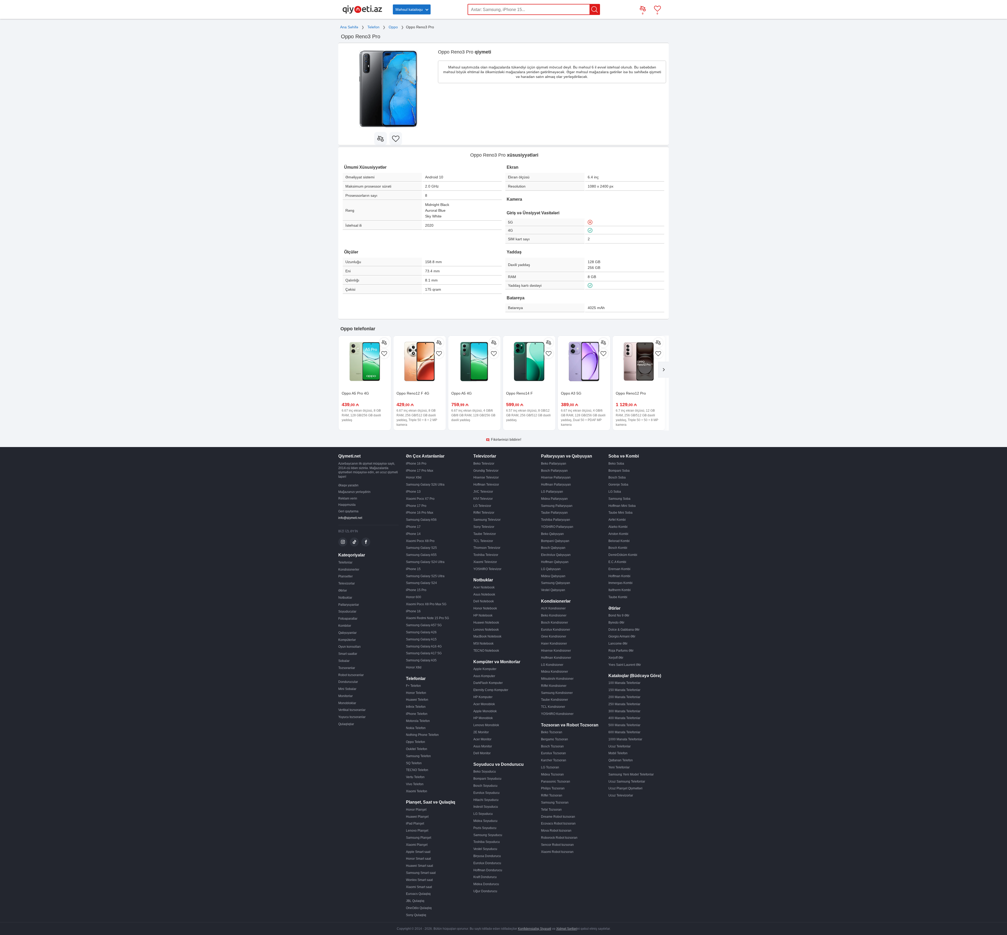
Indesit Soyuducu (485, 807)
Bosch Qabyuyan (553, 548)
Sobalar (344, 661)
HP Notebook (482, 615)
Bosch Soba (617, 477)
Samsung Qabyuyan (555, 583)
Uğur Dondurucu (485, 891)
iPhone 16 (413, 611)
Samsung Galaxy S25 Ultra (425, 576)
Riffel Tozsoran (551, 795)
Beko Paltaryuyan (553, 463)
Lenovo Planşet (417, 830)
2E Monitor (481, 732)
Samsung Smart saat (421, 873)
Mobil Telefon (618, 753)
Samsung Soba (619, 499)
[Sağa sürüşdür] (663, 370)
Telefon (373, 27)
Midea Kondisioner (554, 671)
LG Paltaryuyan (552, 491)
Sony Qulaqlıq (416, 915)
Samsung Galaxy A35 (421, 660)
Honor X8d (413, 667)
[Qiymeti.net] (362, 12)
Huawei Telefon (417, 700)
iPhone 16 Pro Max (419, 512)
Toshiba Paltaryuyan (555, 520)
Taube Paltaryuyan (554, 512)
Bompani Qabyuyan (555, 541)
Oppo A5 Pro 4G (355, 393)
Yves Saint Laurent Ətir (624, 665)
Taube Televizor (484, 534)
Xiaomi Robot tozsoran (557, 852)
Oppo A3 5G (571, 393)
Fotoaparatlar (347, 618)
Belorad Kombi (619, 541)
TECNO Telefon (417, 770)
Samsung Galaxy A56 (421, 520)
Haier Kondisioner (554, 643)
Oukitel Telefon (416, 749)
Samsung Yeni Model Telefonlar (631, 774)
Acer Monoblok (484, 704)
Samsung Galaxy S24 (421, 583)
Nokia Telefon (416, 728)
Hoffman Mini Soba (622, 506)
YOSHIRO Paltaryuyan (557, 527)
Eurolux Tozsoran (553, 753)
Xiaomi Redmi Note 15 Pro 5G (427, 618)
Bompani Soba (619, 470)
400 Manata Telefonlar (624, 718)
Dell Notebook (483, 601)
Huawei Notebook (486, 622)
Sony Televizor (483, 527)
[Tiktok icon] (354, 542)
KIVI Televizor (483, 499)
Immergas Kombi (620, 583)
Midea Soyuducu (485, 821)
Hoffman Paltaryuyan (556, 484)
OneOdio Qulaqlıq (419, 908)
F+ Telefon (413, 686)
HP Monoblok (483, 718)
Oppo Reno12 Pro (631, 393)
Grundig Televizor (486, 470)
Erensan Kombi (619, 569)
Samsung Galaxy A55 (421, 555)
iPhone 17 (413, 527)
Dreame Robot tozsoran (558, 817)
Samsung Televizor (487, 520)
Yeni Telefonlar (619, 767)
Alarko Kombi (618, 527)
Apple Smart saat (418, 852)
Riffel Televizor (483, 512)
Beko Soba (616, 463)
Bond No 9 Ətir (618, 615)
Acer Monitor (482, 739)
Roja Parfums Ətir (621, 650)
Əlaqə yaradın (348, 485)
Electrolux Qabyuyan (556, 555)
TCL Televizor (483, 541)
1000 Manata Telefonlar (625, 739)
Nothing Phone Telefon (422, 735)
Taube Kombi (617, 597)
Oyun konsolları (349, 647)
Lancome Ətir (618, 643)
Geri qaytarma (348, 511)
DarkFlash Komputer (488, 683)
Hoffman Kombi (619, 576)
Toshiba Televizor (485, 555)
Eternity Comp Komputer (490, 690)
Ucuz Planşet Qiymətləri (625, 788)
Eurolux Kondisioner (555, 629)
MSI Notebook (483, 643)
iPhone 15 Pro (416, 590)
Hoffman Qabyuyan (555, 562)
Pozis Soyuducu (484, 828)
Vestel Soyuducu (485, 849)
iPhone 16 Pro (416, 463)
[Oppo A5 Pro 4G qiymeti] (364, 362)
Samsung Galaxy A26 (421, 632)
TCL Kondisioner (553, 707)
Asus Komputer (484, 676)
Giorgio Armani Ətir (621, 636)
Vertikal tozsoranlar (352, 710)
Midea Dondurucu (486, 884)
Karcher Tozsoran (553, 760)
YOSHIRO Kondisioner (557, 714)
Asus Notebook (484, 594)
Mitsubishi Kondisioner (557, 679)
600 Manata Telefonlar (624, 732)
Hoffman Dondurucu (487, 870)
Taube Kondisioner (554, 700)
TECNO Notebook (486, 650)
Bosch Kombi (617, 548)
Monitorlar (345, 696)
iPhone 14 (413, 534)
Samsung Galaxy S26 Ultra (425, 484)
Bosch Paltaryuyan (554, 470)
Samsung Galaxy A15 (421, 639)
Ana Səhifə (349, 27)
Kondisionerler (348, 569)
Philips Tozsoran (553, 788)
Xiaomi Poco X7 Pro (420, 499)
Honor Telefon (416, 693)
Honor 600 (413, 597)
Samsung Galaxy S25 (421, 548)
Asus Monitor (482, 746)
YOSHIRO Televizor (487, 569)
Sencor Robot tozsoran (557, 845)
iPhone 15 (413, 569)
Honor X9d (413, 477)
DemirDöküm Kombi (622, 555)
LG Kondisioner (552, 665)
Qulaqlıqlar (346, 724)
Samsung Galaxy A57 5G (424, 625)
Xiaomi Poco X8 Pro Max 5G (426, 604)
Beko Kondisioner (553, 615)
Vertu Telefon (415, 777)
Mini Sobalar (347, 689)
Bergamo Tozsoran (554, 739)
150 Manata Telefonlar (624, 690)
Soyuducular (347, 611)
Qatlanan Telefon (620, 760)
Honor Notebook (485, 608)
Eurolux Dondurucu (487, 863)
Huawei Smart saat (419, 866)
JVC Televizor (483, 491)
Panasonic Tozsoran (555, 781)
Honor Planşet (416, 809)
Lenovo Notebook (486, 629)
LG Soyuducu (483, 814)
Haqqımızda (347, 505)
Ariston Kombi (618, 534)
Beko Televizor (483, 463)
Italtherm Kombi (619, 590)
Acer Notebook (484, 587)
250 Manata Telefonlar (624, 704)
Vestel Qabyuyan (553, 590)
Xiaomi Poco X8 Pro (420, 541)
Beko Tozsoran (551, 732)
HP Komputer (482, 697)
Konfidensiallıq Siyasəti (534, 929)
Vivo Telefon (415, 784)
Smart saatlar (347, 654)
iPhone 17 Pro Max (419, 470)
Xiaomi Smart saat (419, 887)
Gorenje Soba (618, 484)
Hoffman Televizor (486, 484)
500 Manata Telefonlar (624, 725)
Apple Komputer (484, 669)
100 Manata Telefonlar (624, 683)
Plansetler (345, 576)
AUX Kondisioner (553, 608)
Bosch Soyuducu (485, 786)
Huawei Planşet (417, 817)
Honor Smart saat (418, 858)
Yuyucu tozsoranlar (352, 717)
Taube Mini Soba (620, 512)
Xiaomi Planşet (416, 845)
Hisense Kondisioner (556, 650)
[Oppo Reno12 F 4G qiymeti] (419, 362)
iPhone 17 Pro (416, 506)
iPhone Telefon (416, 714)
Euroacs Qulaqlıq (418, 894)
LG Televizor (482, 506)
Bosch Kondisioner (554, 622)
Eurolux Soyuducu (486, 793)
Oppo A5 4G (461, 393)
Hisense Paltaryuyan (556, 477)
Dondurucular (348, 682)
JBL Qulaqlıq (415, 901)
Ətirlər (342, 590)
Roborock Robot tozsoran (559, 838)
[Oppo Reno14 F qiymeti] (529, 362)
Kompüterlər (347, 640)
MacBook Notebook (487, 636)
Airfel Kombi (617, 520)
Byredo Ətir (616, 622)
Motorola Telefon (418, 721)
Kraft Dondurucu (485, 877)
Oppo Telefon (415, 742)
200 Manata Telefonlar (624, 697)
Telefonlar (345, 562)
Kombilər (344, 626)
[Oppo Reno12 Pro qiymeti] (638, 362)
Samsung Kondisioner (557, 693)
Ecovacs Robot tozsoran (558, 823)
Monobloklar (347, 703)
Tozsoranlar (346, 668)
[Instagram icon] (342, 542)
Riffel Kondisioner (553, 686)
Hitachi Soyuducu (486, 800)
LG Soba (614, 491)
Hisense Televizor (486, 477)
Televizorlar (346, 583)
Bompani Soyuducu (487, 778)
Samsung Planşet (418, 838)
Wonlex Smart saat (419, 880)
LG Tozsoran (550, 767)
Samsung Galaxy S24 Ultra (425, 562)
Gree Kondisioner (553, 636)
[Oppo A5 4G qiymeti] (474, 362)
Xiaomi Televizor (485, 562)
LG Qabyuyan (551, 569)
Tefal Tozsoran (551, 809)
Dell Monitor (482, 753)
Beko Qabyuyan (552, 534)
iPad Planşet (415, 823)
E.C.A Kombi (617, 562)
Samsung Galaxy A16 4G (424, 646)
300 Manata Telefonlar (624, 711)
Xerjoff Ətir (615, 658)
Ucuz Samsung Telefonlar (626, 781)
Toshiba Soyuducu (486, 842)
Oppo (393, 27)
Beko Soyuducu (484, 771)
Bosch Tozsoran (552, 746)
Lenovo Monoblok (486, 725)
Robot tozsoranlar (351, 675)
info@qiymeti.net (350, 518)
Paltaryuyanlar (348, 605)
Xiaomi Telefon (416, 791)
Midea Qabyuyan (553, 576)
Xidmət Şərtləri (566, 929)
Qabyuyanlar (347, 633)
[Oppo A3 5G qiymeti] (584, 362)
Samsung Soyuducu (487, 835)
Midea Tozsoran (552, 774)
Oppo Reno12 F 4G (413, 393)
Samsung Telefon (418, 756)
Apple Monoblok (485, 711)
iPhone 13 (413, 491)
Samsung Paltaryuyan (556, 506)
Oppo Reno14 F (519, 393)
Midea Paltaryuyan (554, 499)
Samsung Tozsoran (555, 802)
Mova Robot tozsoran (556, 830)
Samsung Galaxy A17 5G (424, 653)
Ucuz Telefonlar (619, 746)
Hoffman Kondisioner (556, 658)
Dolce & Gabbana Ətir (624, 629)
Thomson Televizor (486, 548)
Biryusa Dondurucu (487, 856)
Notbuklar (345, 597)
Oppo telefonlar (357, 328)
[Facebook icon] (365, 542)
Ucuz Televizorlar (620, 795)
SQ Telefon (414, 763)
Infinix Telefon (416, 707)
